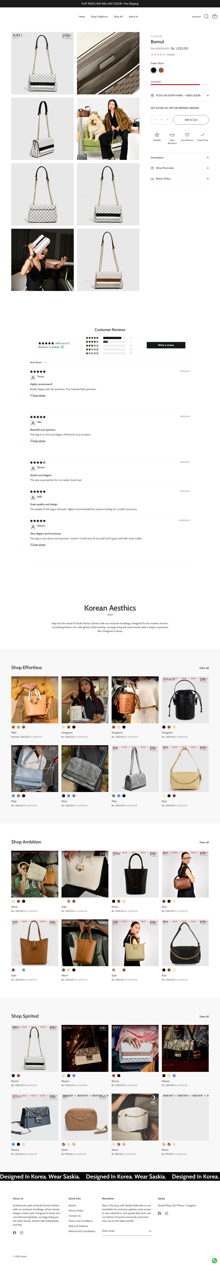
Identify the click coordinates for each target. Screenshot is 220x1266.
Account (196, 16)
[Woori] (34, 874)
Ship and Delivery (78, 1226)
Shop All (118, 16)
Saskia (23, 1256)
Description (157, 157)
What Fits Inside (164, 168)
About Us (133, 16)
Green (18, 727)
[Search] (206, 16)
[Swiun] (85, 1117)
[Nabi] (34, 699)
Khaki (74, 1144)
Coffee (174, 796)
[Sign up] (149, 1231)
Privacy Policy (76, 1210)
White (63, 901)
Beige (63, 727)
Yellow (164, 796)
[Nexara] (85, 1048)
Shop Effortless (26, 667)
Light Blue (13, 796)
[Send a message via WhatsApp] (214, 1260)
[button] (92, 338)
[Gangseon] (85, 699)
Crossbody (157, 36)
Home (82, 16)
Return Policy (163, 178)
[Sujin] (85, 874)
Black (153, 70)
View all (204, 668)
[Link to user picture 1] (38, 401)
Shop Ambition (26, 842)
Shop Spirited (24, 1016)
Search (72, 1205)
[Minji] (34, 768)
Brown (161, 70)
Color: (157, 63)
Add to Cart (191, 119)
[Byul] (185, 768)
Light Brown (13, 727)
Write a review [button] (166, 345)
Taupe (69, 901)
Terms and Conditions (81, 1220)
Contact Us (75, 1215)
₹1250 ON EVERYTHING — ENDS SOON (177, 95)
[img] (38, 371)
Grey (18, 796)
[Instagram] (21, 1232)
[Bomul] (34, 1048)
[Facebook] (14, 1232)
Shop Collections (99, 16)
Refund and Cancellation (82, 1231)
